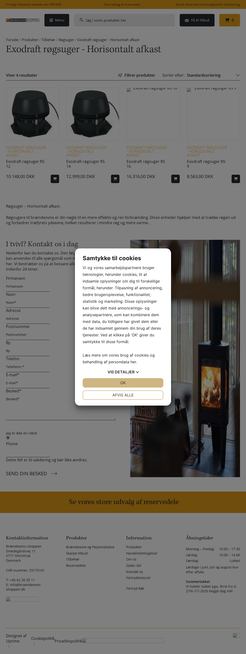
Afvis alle (123, 395)
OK (123, 382)
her (133, 361)
